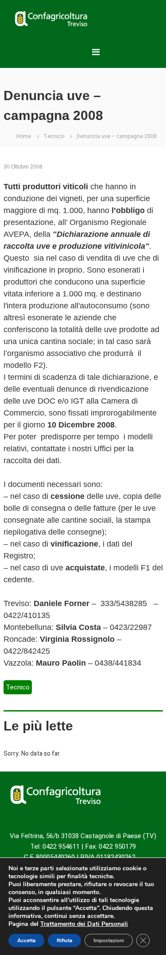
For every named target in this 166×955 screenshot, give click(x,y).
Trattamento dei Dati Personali (84, 924)
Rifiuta (64, 940)
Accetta (26, 940)
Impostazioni (108, 940)
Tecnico (53, 136)
